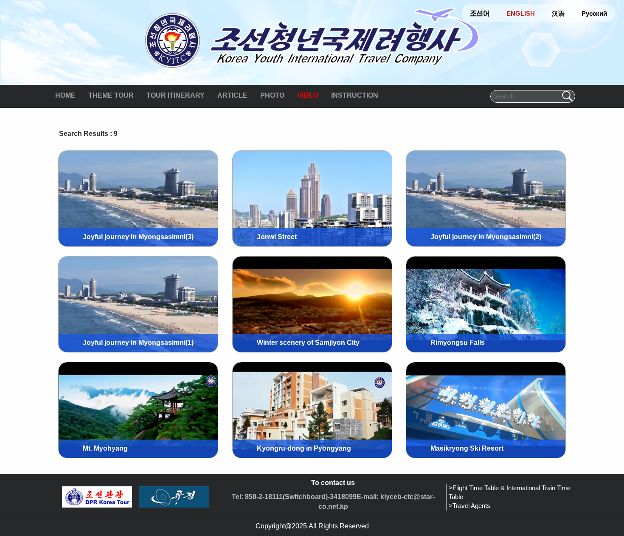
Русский (594, 13)
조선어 (479, 13)
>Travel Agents (469, 505)
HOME (65, 95)
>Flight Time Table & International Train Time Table (510, 492)
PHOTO (272, 95)
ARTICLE (232, 95)
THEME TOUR (111, 95)
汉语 (558, 13)
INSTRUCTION (354, 95)
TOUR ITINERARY (175, 95)
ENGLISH (520, 13)
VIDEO (307, 95)
